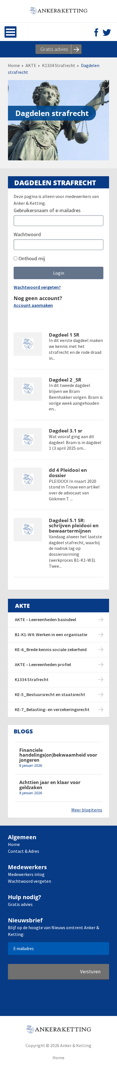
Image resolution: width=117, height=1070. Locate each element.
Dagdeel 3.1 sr (65, 431)
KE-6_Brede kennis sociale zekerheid (51, 649)
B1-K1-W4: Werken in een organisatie (51, 634)
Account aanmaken (33, 305)
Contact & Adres (23, 851)
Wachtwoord (27, 234)
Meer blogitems (86, 810)
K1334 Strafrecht (58, 65)
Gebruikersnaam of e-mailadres (47, 210)
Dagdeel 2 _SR (65, 380)
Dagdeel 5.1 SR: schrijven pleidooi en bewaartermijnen (74, 526)
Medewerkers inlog (26, 874)
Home (14, 65)
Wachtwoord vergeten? (37, 287)
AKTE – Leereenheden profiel (43, 664)
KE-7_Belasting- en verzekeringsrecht (52, 709)
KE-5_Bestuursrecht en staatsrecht (50, 694)
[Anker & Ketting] (59, 11)
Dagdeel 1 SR (64, 335)
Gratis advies (20, 904)
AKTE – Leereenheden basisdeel (45, 619)
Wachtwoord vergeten (29, 881)
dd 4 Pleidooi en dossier (68, 473)
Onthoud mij (31, 258)
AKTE (31, 65)
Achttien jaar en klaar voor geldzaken (49, 785)
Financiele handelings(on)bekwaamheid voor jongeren (58, 755)
